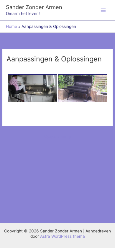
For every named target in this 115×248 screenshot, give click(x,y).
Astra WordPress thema (62, 236)
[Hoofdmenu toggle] (103, 10)
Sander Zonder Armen (34, 7)
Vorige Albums (57, 137)
